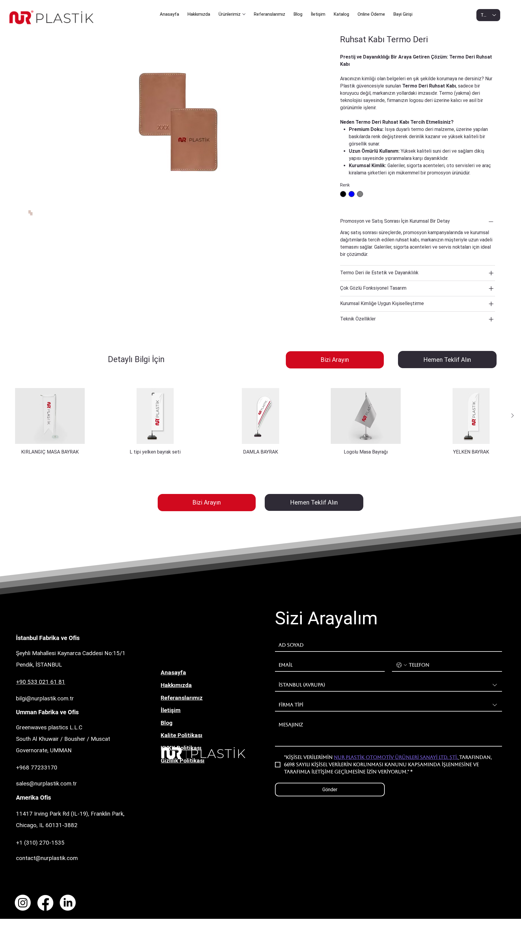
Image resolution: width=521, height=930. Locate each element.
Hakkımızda (176, 685)
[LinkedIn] (68, 903)
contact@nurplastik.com (47, 858)
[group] (260, 422)
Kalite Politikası (181, 735)
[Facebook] (45, 903)
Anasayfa (173, 672)
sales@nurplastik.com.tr (46, 783)
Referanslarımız (182, 697)
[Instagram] (23, 903)
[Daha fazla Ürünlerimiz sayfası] (243, 14)
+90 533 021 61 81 (40, 681)
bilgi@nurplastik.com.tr (45, 698)
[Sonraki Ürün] (512, 415)
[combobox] (388, 685)
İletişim (171, 710)
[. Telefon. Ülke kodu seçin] (402, 665)
